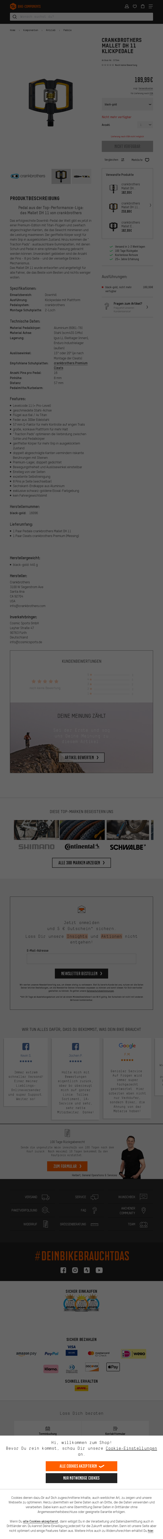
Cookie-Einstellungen (131, 1448)
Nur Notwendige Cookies (81, 1478)
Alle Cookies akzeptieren (78, 1466)
